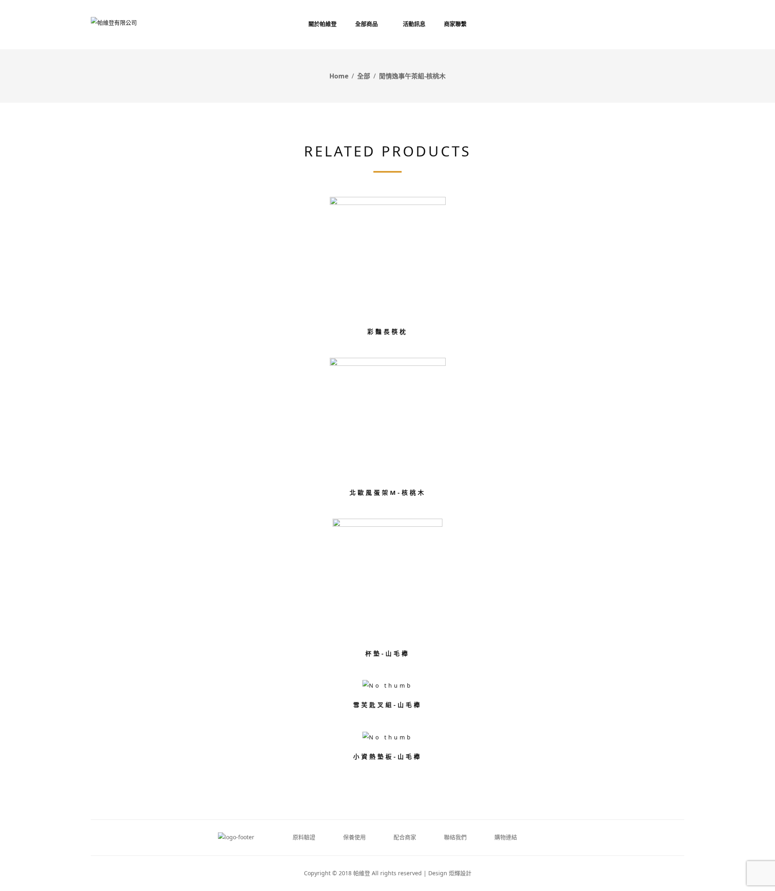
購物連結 (505, 837)
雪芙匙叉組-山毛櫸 (387, 705)
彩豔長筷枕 (387, 331)
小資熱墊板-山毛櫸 (387, 756)
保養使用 (354, 837)
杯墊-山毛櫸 (387, 653)
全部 (363, 76)
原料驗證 (304, 837)
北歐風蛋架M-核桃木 (388, 492)
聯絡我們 (455, 837)
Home (338, 76)
